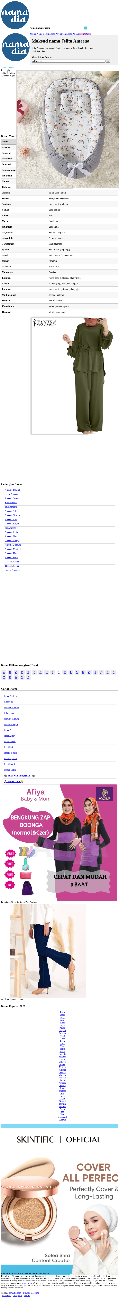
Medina (62, 1056)
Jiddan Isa (8, 701)
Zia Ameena (10, 528)
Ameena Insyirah (12, 490)
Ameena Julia (11, 519)
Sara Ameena (11, 502)
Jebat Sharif (9, 764)
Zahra (62, 1049)
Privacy (26, 1293)
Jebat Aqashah (10, 758)
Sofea (62, 1015)
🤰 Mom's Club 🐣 (13, 781)
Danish (62, 1104)
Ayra (62, 1098)
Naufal (62, 1101)
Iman (62, 1012)
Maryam (62, 1075)
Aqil (62, 1093)
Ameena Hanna (12, 553)
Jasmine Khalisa (11, 707)
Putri (62, 1088)
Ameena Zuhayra (13, 545)
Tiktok (27, 1295)
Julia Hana (9, 713)
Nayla (62, 1025)
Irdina (62, 1096)
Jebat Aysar (9, 736)
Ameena (62, 1083)
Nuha (62, 1043)
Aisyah (62, 1030)
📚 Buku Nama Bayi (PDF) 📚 (19, 775)
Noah (62, 1046)
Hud (62, 1114)
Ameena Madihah (13, 549)
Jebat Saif (8, 747)
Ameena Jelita (11, 532)
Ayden (62, 1064)
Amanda (62, 1033)
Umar (62, 1038)
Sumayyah (62, 1117)
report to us (27, 1283)
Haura (62, 1059)
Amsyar (62, 1119)
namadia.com (15, 1293)
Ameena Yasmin (12, 515)
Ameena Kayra (12, 523)
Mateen (62, 1067)
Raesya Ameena (12, 570)
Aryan (62, 1028)
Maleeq (62, 1091)
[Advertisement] (45, 48)
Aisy (62, 1017)
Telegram (17, 1295)
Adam (62, 1035)
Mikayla (62, 1062)
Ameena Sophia (12, 498)
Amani (62, 1085)
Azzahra (62, 1077)
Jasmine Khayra (11, 719)
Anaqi (62, 1109)
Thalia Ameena (12, 566)
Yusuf (62, 1020)
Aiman (62, 1072)
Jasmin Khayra (11, 724)
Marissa (62, 1106)
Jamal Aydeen (10, 696)
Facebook (6, 1295)
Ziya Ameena (11, 507)
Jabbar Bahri (10, 770)
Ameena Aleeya (12, 540)
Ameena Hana (11, 557)
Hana (62, 1022)
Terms (36, 1293)
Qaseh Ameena (12, 561)
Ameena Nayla (12, 536)
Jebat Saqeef (10, 741)
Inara (62, 1041)
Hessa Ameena (11, 494)
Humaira (62, 1054)
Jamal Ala (8, 730)
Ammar (62, 1070)
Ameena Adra (11, 511)
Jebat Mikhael (10, 753)
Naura (62, 1051)
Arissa (62, 1080)
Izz (62, 1111)
